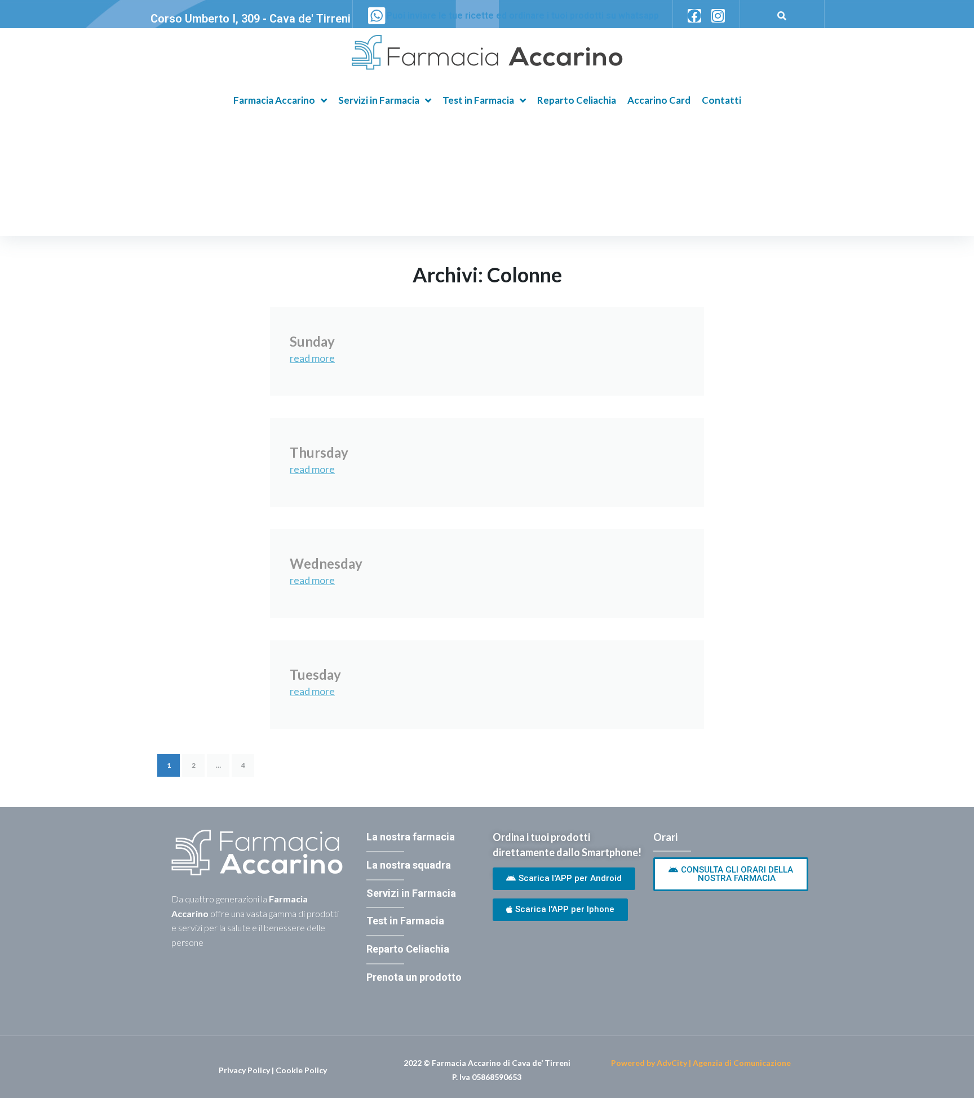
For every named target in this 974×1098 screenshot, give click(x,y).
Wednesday (326, 563)
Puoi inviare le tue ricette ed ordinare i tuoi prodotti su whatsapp (523, 15)
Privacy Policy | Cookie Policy (273, 1070)
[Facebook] (694, 16)
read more (312, 358)
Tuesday (315, 674)
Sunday (312, 341)
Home (170, 200)
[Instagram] (718, 16)
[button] (564, 878)
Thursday (319, 452)
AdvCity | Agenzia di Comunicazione (724, 1063)
